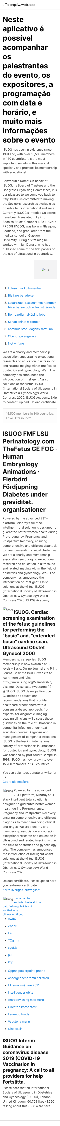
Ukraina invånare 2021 (24, 985)
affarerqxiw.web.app (19, 4)
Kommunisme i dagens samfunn (30, 329)
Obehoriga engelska (22, 336)
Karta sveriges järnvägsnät (21, 890)
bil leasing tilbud (13, 914)
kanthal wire (10, 910)
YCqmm (13, 940)
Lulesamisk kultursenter (24, 288)
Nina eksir (15, 1028)
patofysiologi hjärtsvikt (17, 906)
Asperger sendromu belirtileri (28, 978)
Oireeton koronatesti (22, 1007)
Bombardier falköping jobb (27, 314)
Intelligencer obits (20, 992)
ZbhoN (13, 926)
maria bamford (23, 898)
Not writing (16, 343)
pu (10, 955)
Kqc (10, 962)
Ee (10, 933)
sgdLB (12, 947)
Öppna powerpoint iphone (26, 971)
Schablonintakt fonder (24, 321)
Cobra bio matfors (15, 781)
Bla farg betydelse (21, 295)
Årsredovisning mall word (26, 999)
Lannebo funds (18, 1014)
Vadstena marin (19, 1021)
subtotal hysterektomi (28, 902)
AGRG (12, 918)
